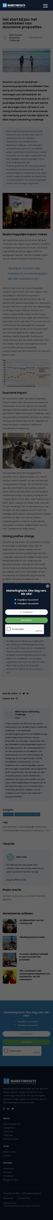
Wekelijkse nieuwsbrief (28, 603)
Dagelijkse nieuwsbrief (27, 600)
